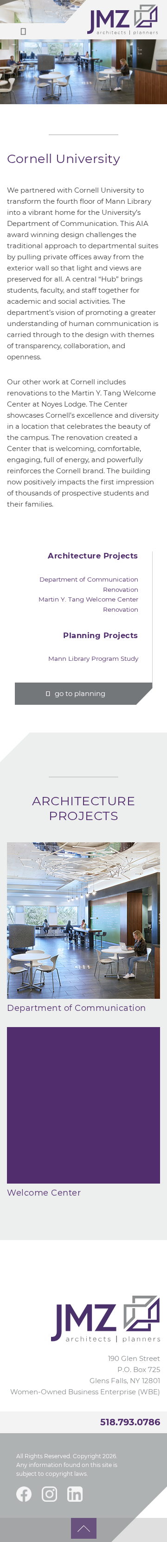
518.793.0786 (130, 1422)
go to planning (80, 693)
